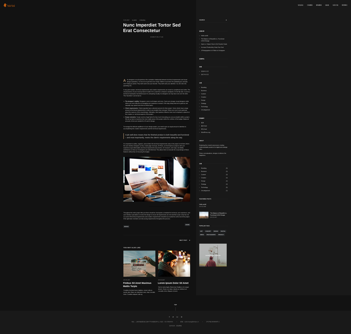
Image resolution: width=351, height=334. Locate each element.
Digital (223, 231)
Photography (211, 234)
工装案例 (309, 5)
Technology (204, 106)
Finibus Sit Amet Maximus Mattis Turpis (137, 284)
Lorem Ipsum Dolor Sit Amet (173, 283)
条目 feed (204, 126)
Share (187, 224)
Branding (143, 20)
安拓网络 (179, 326)
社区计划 (335, 5)
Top (175, 304)
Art (201, 231)
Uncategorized (205, 110)
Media (202, 234)
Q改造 (327, 5)
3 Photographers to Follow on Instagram (213, 50)
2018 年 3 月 (205, 71)
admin (135, 20)
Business (204, 90)
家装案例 (319, 5)
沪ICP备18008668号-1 (213, 321)
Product (221, 234)
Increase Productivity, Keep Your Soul (212, 47)
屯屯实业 (300, 5)
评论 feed (204, 129)
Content (203, 94)
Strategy (203, 103)
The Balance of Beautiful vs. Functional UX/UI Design (212, 40)
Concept (208, 231)
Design (126, 226)
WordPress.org (205, 132)
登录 (202, 122)
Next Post (183, 240)
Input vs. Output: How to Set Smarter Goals (214, 44)
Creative (203, 97)
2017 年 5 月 (205, 74)
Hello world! (204, 35)
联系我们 (344, 5)
